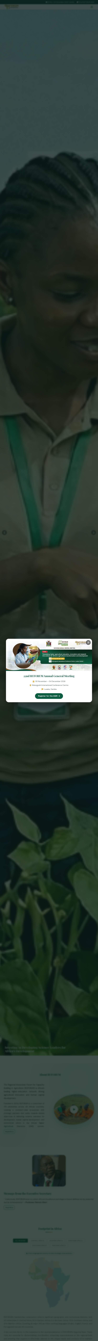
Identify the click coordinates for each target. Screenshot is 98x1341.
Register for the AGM (47, 696)
